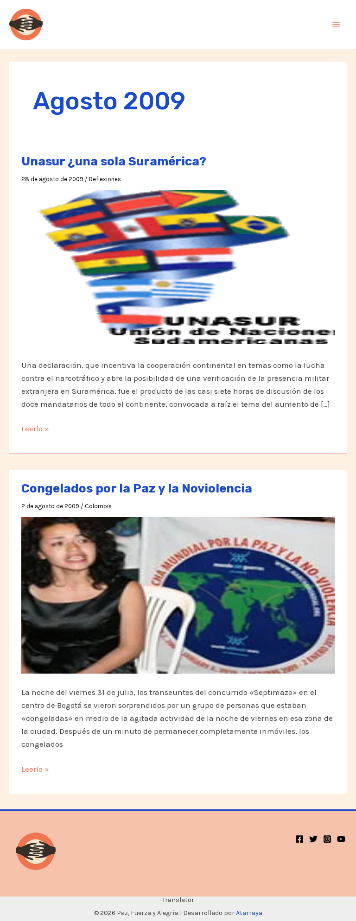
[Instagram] (327, 839)
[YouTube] (341, 839)
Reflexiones (105, 179)
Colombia (98, 506)
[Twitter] (313, 839)
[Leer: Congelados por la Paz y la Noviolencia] (178, 594)
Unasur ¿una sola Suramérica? (113, 161)
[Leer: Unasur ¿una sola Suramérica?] (178, 267)
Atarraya (249, 913)
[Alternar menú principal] (336, 24)
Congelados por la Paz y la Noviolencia (136, 488)
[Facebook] (299, 839)
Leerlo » (35, 429)
